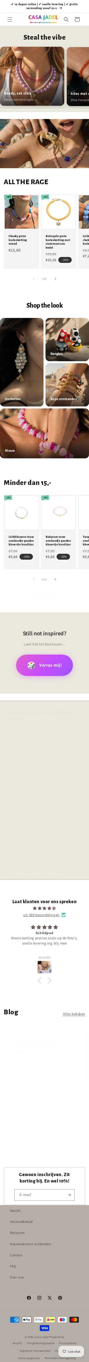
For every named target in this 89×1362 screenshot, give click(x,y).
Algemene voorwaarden (35, 1350)
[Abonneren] (69, 1195)
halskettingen (53, 730)
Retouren (17, 1232)
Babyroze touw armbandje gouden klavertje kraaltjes (58, 540)
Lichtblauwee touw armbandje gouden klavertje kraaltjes (21, 540)
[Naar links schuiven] (33, 278)
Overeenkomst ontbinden (30, 1244)
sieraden (65, 736)
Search (15, 1210)
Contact (16, 1255)
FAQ (13, 1266)
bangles (15, 736)
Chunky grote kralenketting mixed (18, 240)
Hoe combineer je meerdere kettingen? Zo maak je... (41, 1042)
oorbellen (32, 736)
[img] (44, 908)
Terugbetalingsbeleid (40, 1343)
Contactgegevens (29, 1358)
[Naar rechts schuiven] (55, 278)
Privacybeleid (68, 1343)
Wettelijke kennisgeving (60, 1358)
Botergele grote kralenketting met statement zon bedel (58, 242)
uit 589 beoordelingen (41, 915)
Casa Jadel (42, 1337)
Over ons (17, 1277)
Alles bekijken (44, 598)
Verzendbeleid (21, 1221)
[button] (9, 19)
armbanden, (31, 730)
